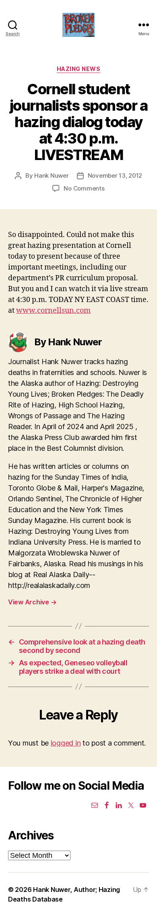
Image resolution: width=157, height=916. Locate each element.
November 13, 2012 (115, 175)
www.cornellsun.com (53, 310)
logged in (66, 743)
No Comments (84, 188)
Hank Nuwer (51, 175)
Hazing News (79, 68)
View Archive (32, 602)
